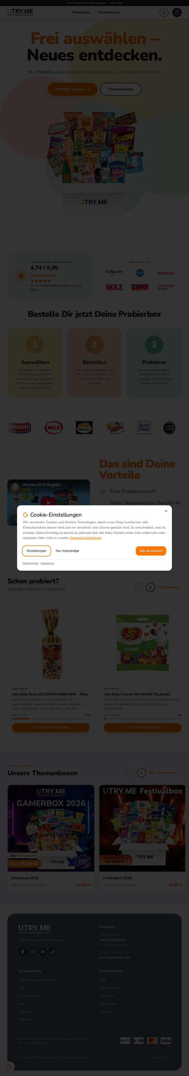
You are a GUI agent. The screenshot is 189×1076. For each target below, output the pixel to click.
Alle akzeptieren (150, 551)
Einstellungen (36, 551)
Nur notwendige (67, 551)
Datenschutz (30, 563)
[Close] (166, 511)
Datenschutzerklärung (85, 538)
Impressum (47, 563)
